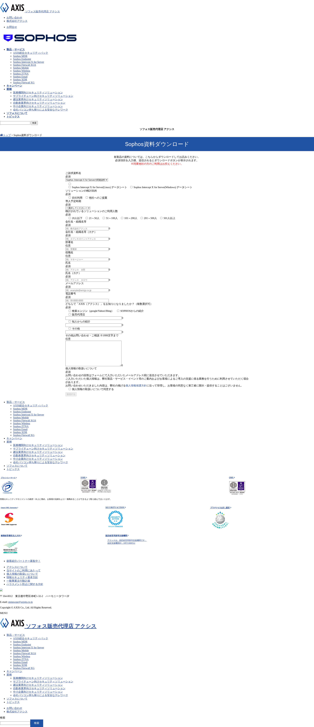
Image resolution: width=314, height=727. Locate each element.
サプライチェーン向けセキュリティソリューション (43, 96)
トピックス (13, 469)
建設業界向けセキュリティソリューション (38, 99)
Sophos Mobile (21, 67)
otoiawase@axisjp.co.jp (20, 602)
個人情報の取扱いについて (22, 573)
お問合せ (12, 27)
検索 (2, 717)
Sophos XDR (20, 79)
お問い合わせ (14, 17)
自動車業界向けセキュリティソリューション (39, 102)
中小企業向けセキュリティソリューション (38, 106)
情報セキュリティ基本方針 (22, 577)
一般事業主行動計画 (18, 580)
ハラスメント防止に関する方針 (25, 584)
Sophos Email (20, 76)
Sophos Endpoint (22, 59)
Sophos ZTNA (21, 73)
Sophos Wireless (21, 70)
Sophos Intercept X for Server (28, 62)
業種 (9, 441)
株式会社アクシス (17, 21)
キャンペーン (14, 438)
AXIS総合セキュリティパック (30, 52)
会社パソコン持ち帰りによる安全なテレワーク (40, 109)
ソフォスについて (17, 465)
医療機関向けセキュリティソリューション (38, 92)
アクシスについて (17, 567)
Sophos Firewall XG (24, 82)
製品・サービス (16, 402)
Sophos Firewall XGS (24, 65)
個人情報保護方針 (136, 385)
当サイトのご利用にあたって (24, 570)
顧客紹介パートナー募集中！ (24, 561)
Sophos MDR (20, 56)
